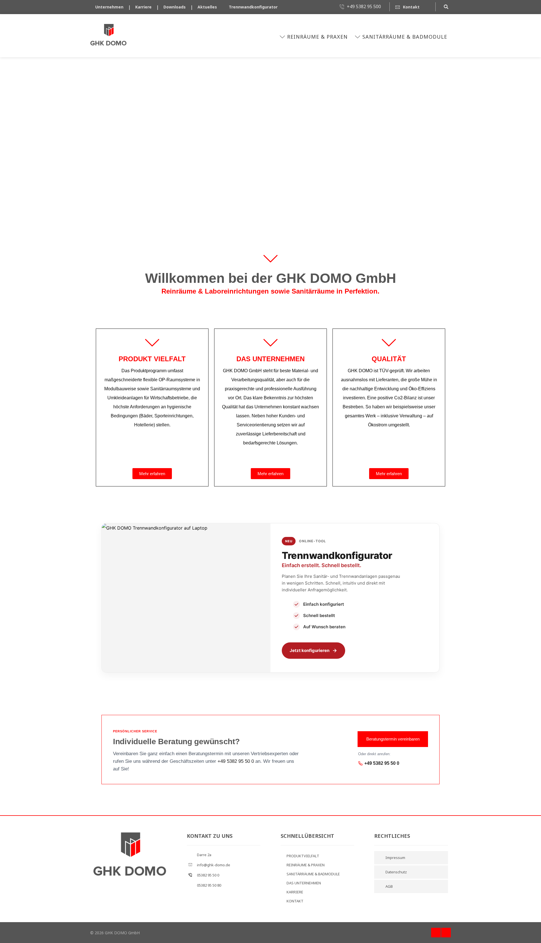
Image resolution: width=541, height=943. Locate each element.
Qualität (389, 359)
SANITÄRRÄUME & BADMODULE (313, 873)
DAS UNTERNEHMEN (304, 882)
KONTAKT (295, 901)
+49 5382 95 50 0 (236, 761)
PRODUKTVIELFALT (303, 855)
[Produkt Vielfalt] (152, 343)
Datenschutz (396, 871)
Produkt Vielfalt (152, 359)
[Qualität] (389, 343)
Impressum (395, 857)
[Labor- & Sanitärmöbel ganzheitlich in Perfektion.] (108, 35)
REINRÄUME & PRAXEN (306, 864)
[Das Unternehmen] (270, 343)
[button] (446, 6)
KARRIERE (295, 891)
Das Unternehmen (270, 359)
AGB (389, 886)
